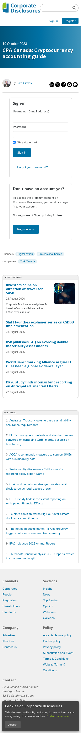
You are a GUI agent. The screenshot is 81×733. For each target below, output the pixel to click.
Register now (25, 229)
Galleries (49, 618)
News (46, 594)
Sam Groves (24, 83)
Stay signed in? (27, 142)
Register (70, 21)
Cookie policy (51, 641)
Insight (47, 588)
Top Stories (50, 600)
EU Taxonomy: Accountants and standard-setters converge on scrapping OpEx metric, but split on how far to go (40, 440)
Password (19, 126)
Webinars (49, 612)
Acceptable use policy (57, 635)
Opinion (48, 606)
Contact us (9, 647)
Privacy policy (52, 647)
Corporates (9, 588)
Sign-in (53, 21)
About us (8, 641)
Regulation (9, 600)
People (7, 594)
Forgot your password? (32, 167)
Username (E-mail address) (31, 111)
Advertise (8, 635)
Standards (9, 612)
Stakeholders (11, 606)
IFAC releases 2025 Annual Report (32, 543)
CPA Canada (27, 261)
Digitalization (25, 254)
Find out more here (58, 716)
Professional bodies (50, 254)
